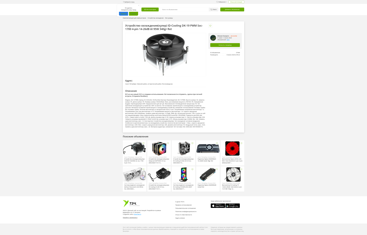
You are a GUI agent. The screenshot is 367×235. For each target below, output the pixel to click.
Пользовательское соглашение (185, 208)
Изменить (124, 13)
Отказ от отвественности (183, 215)
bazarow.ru (137, 214)
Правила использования (183, 205)
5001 (228, 40)
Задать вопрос (180, 218)
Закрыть (133, 13)
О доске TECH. (180, 202)
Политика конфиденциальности (185, 211)
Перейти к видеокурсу (130, 218)
